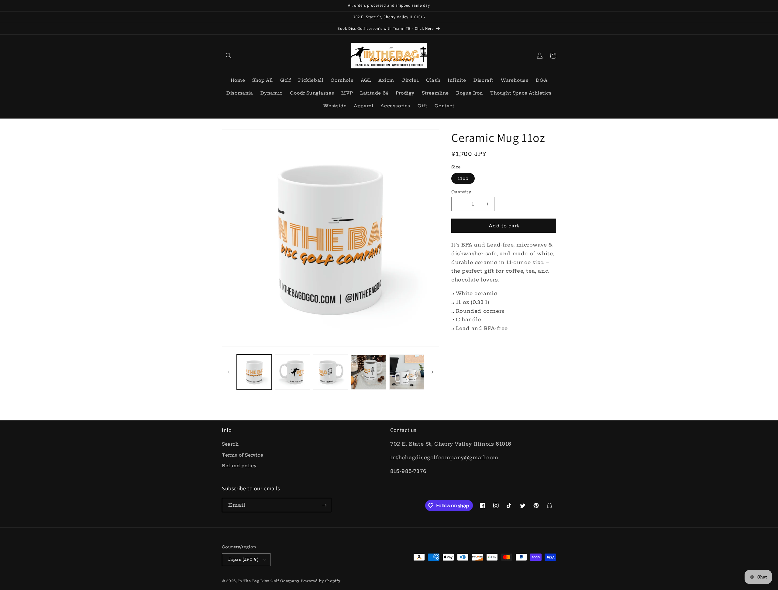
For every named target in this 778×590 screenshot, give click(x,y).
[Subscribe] (324, 505)
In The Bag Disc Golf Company (269, 581)
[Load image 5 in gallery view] (406, 371)
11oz (463, 178)
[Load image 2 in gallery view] (292, 371)
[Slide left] (228, 372)
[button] (228, 55)
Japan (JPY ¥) (243, 559)
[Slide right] (432, 372)
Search (230, 444)
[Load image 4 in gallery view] (368, 371)
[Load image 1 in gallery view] (254, 371)
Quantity (461, 191)
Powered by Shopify (321, 581)
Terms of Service (242, 455)
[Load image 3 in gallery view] (330, 371)
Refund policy (239, 465)
